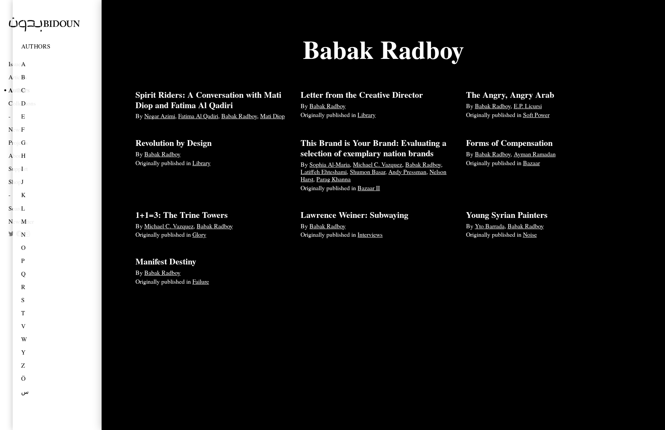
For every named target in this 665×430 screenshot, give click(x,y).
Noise (530, 234)
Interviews (370, 234)
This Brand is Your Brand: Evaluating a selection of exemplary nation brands (373, 147)
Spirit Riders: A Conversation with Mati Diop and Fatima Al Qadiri (208, 99)
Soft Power (536, 114)
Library (367, 114)
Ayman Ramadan (535, 154)
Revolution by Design (173, 142)
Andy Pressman (407, 171)
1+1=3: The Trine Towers (181, 214)
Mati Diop (272, 116)
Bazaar (531, 163)
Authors (36, 46)
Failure (200, 281)
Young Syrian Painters (507, 214)
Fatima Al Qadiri (198, 116)
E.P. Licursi (528, 106)
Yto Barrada (490, 226)
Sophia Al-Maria (329, 164)
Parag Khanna (333, 179)
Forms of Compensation (509, 142)
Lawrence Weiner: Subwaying (354, 214)
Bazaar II (369, 188)
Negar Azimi (159, 116)
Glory (199, 234)
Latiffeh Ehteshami (324, 171)
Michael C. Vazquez (377, 164)
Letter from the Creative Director (362, 94)
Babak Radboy (239, 116)
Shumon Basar (367, 171)
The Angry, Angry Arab (510, 94)
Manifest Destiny (165, 261)
